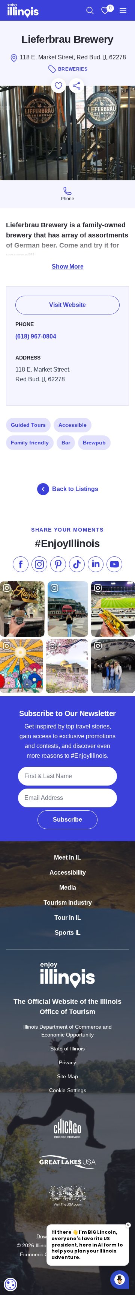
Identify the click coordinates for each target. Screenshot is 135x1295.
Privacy (67, 1062)
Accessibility (68, 872)
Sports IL (68, 932)
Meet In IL (67, 857)
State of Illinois (67, 1049)
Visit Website (67, 305)
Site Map (67, 1076)
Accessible (72, 425)
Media (67, 887)
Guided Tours (28, 425)
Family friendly (30, 443)
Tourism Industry (68, 902)
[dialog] (10, 1284)
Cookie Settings (67, 1090)
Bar (66, 443)
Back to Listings (75, 489)
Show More (68, 266)
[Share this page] (76, 85)
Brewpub (94, 443)
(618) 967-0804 (35, 336)
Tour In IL (67, 917)
